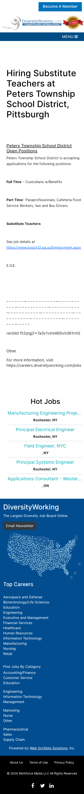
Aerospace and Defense (22, 597)
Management (13, 702)
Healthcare (12, 628)
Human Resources (18, 633)
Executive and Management (25, 617)
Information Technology (22, 638)
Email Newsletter (20, 526)
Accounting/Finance (19, 672)
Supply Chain (14, 739)
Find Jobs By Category (22, 666)
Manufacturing (15, 643)
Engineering (12, 612)
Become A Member (60, 6)
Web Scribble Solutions (48, 748)
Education (11, 607)
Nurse (8, 715)
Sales (7, 734)
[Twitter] (42, 786)
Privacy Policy (64, 762)
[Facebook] (32, 786)
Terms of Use (38, 762)
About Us (16, 762)
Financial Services (17, 623)
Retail (7, 654)
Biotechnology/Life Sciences (26, 602)
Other (7, 720)
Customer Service (17, 678)
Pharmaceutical (15, 729)
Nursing (9, 648)
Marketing (11, 710)
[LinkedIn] (51, 786)
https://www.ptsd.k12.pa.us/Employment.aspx (43, 247)
